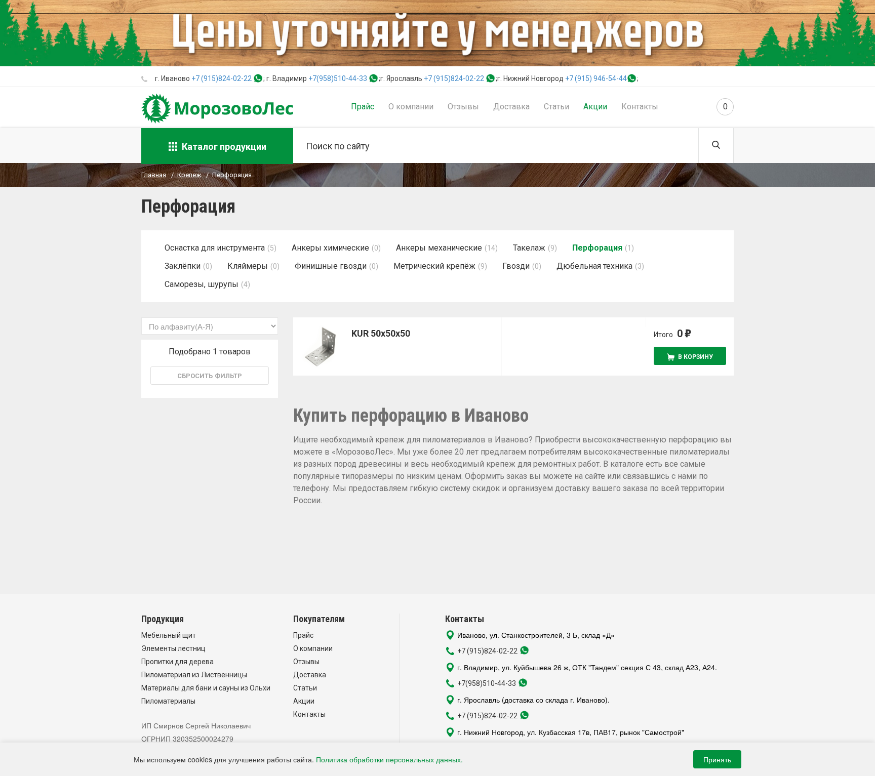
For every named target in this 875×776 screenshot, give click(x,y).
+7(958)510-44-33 (337, 78)
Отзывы (463, 106)
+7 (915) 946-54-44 (596, 78)
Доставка (511, 106)
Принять (717, 759)
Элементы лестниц (173, 648)
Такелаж (529, 248)
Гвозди (516, 266)
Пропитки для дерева (177, 662)
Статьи (556, 106)
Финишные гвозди (331, 266)
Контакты (639, 106)
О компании (410, 106)
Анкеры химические (330, 248)
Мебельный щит (168, 635)
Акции (595, 106)
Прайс (362, 106)
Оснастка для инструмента (215, 248)
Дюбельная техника (594, 266)
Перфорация (597, 248)
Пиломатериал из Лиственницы (194, 675)
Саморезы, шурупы (201, 284)
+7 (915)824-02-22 (221, 78)
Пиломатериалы (168, 701)
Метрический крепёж (434, 266)
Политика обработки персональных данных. (389, 759)
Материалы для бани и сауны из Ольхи (205, 688)
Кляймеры (247, 266)
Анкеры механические (439, 248)
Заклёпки (183, 266)
